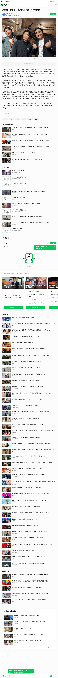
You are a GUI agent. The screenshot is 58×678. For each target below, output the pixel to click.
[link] (9, 676)
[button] (5, 676)
